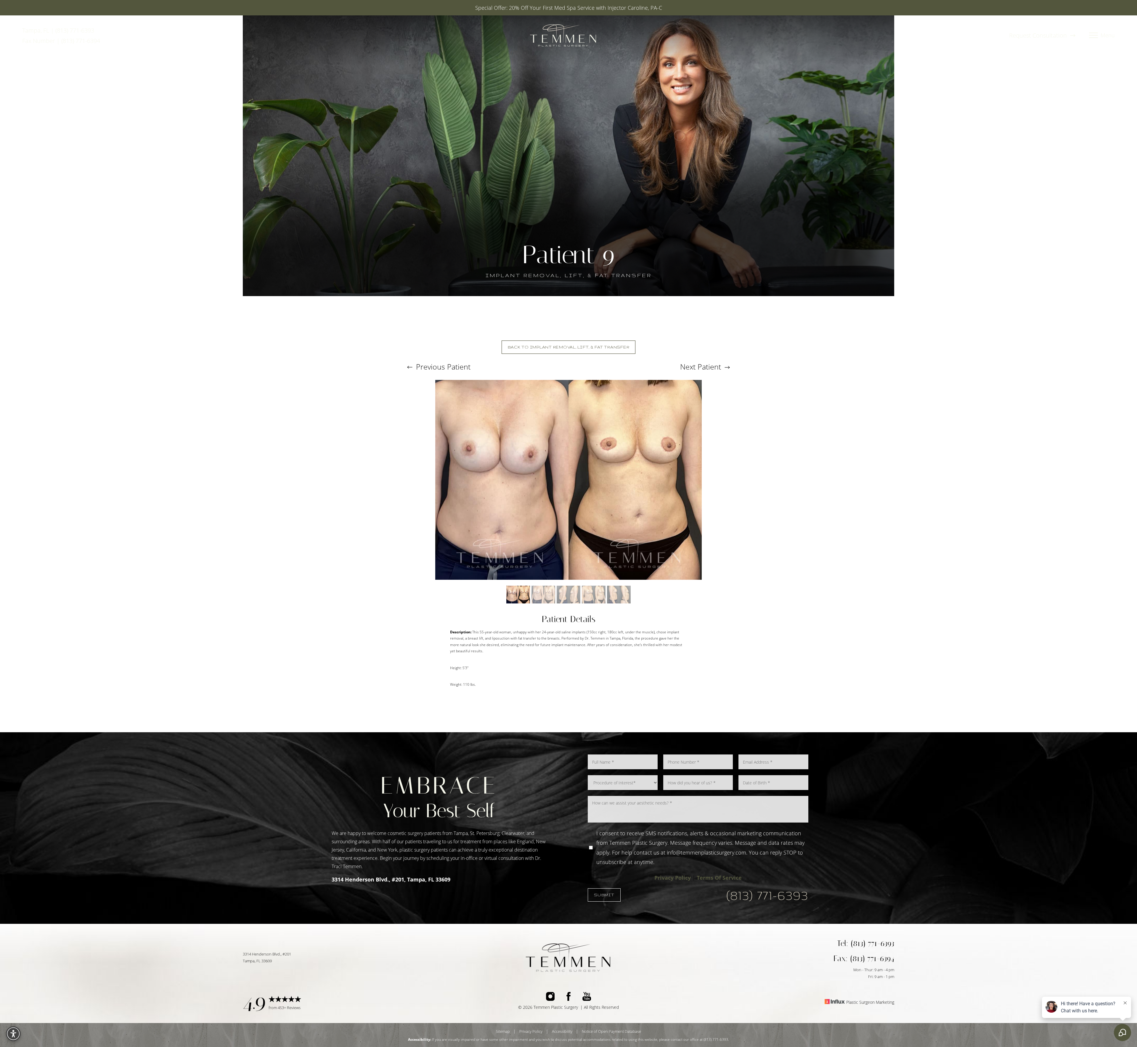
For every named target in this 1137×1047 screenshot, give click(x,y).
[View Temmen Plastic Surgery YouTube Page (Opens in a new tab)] (586, 997)
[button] (1093, 35)
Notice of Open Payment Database (611, 1031)
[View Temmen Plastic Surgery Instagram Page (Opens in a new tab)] (550, 997)
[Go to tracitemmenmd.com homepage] (563, 35)
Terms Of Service (719, 877)
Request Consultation (1038, 35)
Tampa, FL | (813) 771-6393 (58, 30)
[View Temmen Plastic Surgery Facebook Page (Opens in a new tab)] (568, 997)
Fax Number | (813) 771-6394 (61, 41)
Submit (604, 895)
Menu (1108, 35)
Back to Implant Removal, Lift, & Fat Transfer (568, 347)
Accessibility (562, 1031)
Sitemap (503, 1031)
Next (700, 367)
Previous (442, 367)
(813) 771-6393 (767, 895)
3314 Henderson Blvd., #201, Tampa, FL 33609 (391, 879)
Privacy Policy (672, 877)
